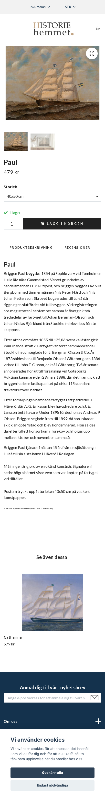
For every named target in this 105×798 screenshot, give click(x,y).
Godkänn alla (52, 773)
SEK (68, 7)
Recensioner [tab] (77, 247)
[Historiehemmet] (53, 29)
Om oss (11, 721)
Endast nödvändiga (52, 785)
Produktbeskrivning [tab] (31, 247)
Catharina (13, 637)
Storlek (10, 186)
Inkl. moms (38, 7)
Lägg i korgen (65, 224)
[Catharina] (52, 602)
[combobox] (52, 196)
